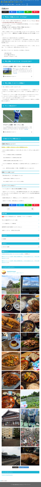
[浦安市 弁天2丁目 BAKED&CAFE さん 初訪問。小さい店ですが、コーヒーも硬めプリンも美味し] (11, 342)
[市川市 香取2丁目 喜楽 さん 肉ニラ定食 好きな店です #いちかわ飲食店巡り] (11, 304)
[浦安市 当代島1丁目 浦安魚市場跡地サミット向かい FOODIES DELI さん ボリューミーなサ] (11, 323)
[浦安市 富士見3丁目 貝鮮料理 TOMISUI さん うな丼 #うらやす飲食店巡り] (11, 399)
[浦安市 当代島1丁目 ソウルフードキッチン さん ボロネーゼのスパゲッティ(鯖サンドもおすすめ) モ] (11, 380)
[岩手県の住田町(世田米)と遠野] (11, 418)
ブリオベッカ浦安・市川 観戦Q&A (9, 4)
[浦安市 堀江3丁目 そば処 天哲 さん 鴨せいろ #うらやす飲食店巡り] (30, 323)
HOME (2, 480)
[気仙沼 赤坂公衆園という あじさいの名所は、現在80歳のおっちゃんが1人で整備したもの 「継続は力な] (30, 399)
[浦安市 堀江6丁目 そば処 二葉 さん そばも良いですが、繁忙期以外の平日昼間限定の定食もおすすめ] (30, 304)
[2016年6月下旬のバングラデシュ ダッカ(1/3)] (11, 456)
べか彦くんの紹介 (18, 4)
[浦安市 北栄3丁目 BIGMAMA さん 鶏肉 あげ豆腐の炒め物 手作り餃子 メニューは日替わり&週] (30, 342)
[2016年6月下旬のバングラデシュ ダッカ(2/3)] (30, 437)
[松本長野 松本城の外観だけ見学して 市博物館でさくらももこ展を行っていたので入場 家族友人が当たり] (11, 284)
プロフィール (23, 4)
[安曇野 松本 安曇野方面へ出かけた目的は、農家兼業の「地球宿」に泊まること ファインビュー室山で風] (30, 284)
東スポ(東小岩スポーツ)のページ (12, 2)
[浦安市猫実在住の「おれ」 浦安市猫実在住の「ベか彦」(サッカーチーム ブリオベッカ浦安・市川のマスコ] (30, 418)
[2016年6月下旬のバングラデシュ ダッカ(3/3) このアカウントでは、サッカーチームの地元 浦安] (11, 437)
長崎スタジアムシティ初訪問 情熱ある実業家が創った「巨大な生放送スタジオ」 (18, 256)
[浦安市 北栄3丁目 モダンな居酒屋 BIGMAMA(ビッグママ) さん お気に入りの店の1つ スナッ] (30, 456)
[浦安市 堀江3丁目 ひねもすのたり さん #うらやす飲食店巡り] (11, 361)
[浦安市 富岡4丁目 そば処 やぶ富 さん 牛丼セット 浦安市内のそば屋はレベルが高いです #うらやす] (30, 361)
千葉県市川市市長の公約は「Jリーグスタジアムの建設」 (13, 253)
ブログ (2, 4)
